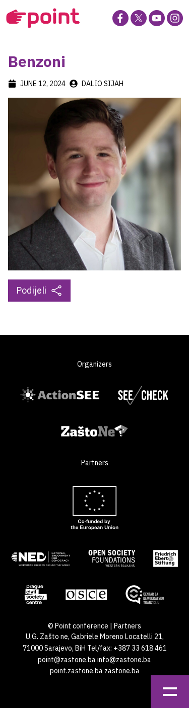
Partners (127, 625)
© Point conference (78, 625)
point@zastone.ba (67, 659)
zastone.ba (122, 670)
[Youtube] (157, 18)
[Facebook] (120, 18)
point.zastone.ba (76, 670)
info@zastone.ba (124, 659)
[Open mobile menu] (170, 691)
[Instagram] (175, 18)
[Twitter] (139, 18)
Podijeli (31, 290)
